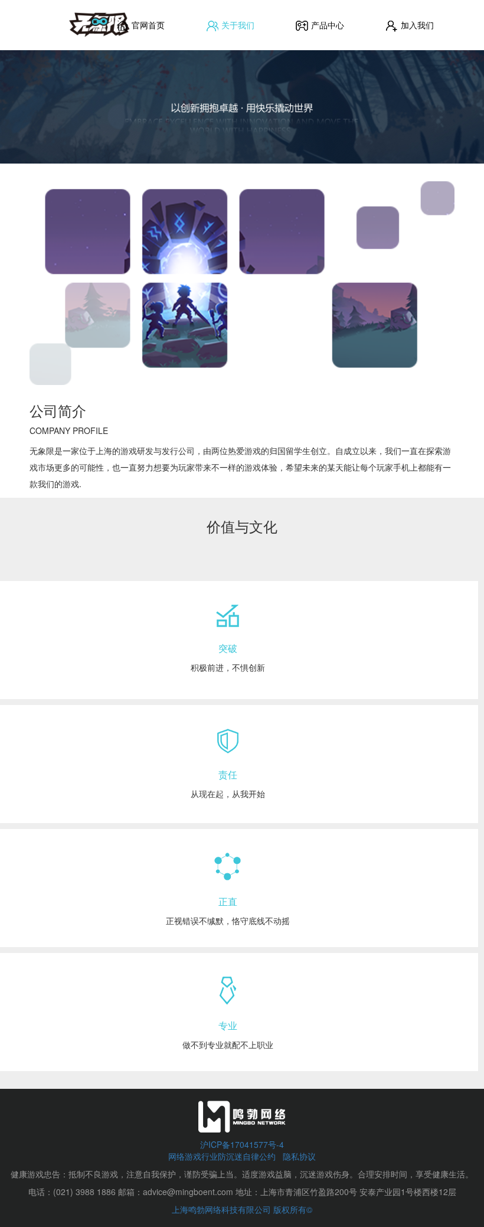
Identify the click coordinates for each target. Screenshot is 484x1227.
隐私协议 (299, 1156)
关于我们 (236, 25)
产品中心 (326, 25)
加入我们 (416, 25)
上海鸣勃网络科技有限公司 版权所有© (242, 1209)
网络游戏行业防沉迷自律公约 (223, 1156)
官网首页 (147, 25)
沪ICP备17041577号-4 (242, 1144)
